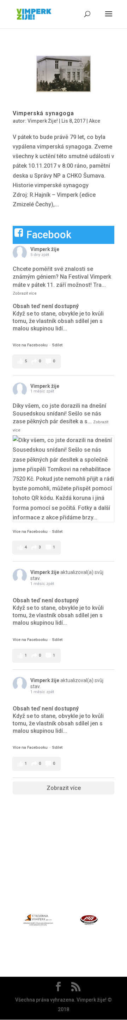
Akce (94, 121)
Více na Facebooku (30, 345)
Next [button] (118, 921)
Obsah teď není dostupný (46, 306)
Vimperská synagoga (43, 113)
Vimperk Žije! (43, 121)
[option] (38, 921)
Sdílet (57, 345)
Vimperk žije (44, 249)
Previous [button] (9, 921)
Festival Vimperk (89, 276)
